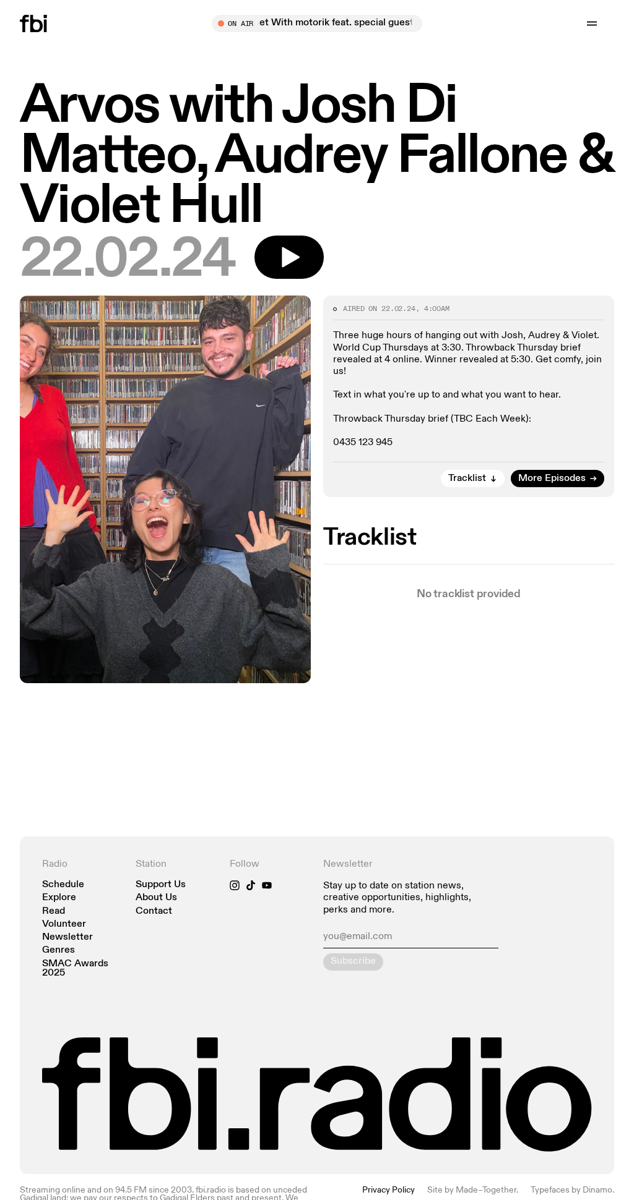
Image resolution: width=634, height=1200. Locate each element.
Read (53, 911)
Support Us (161, 885)
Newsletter (67, 937)
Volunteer (64, 924)
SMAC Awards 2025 (75, 969)
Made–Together (486, 1190)
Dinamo (597, 1190)
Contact (154, 911)
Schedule (63, 885)
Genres (58, 950)
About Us (156, 898)
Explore (59, 898)
